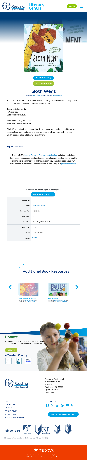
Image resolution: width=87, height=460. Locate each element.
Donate (11, 350)
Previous (10, 287)
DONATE (72, 6)
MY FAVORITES (43, 78)
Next (77, 287)
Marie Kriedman (30, 300)
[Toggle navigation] (82, 6)
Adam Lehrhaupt (37, 96)
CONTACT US (10, 404)
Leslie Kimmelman (59, 300)
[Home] (15, 3)
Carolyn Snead (31, 301)
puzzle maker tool (68, 163)
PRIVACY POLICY (11, 411)
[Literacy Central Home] (36, 3)
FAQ (6, 401)
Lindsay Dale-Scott (61, 301)
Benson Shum (57, 96)
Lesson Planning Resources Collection (40, 155)
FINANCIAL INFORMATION (14, 417)
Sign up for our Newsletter (63, 414)
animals (34, 237)
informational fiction (39, 205)
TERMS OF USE (11, 414)
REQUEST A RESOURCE (43, 194)
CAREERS (8, 408)
